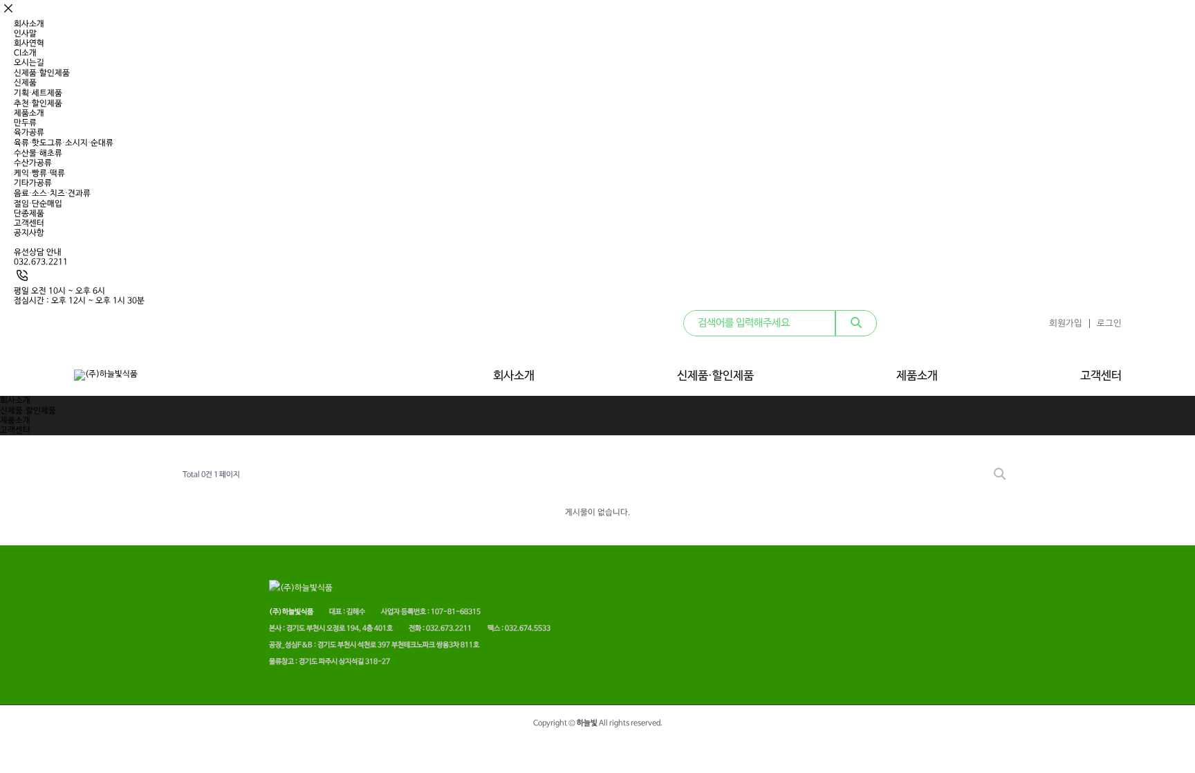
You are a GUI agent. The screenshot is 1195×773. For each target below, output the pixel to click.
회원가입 (1065, 323)
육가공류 (29, 133)
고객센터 (29, 223)
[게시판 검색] (999, 475)
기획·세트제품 (38, 93)
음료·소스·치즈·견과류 (52, 194)
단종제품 (29, 214)
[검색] (856, 323)
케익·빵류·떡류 (39, 174)
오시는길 (29, 63)
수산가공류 (33, 163)
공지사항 (29, 233)
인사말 (25, 34)
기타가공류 (33, 183)
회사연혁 (29, 43)
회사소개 (29, 24)
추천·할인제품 (38, 104)
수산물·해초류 (38, 153)
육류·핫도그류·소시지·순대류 (63, 143)
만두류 (25, 123)
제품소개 (29, 113)
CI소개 (25, 53)
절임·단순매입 (38, 204)
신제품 (25, 83)
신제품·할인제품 (42, 73)
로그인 (1109, 323)
